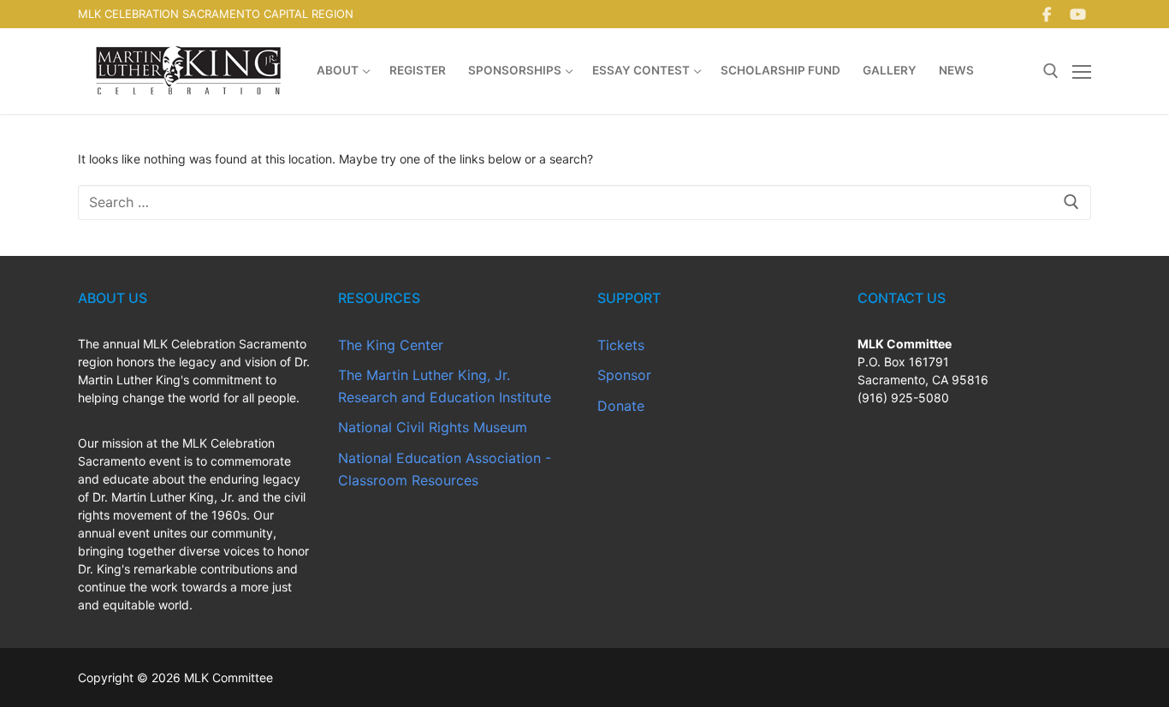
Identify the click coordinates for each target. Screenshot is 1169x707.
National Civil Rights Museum (432, 427)
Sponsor (624, 374)
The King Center (390, 345)
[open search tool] (1051, 71)
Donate (620, 405)
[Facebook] (1047, 14)
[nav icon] (1081, 71)
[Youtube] (1078, 14)
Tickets (620, 345)
